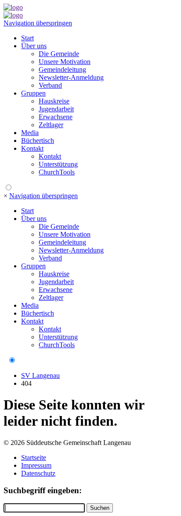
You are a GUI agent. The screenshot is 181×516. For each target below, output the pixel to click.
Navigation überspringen (38, 23)
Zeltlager (51, 124)
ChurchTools (57, 172)
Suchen (99, 508)
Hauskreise (54, 101)
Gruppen (33, 93)
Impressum (36, 465)
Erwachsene (55, 117)
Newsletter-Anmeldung (71, 77)
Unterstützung (58, 164)
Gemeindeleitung (62, 69)
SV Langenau (40, 375)
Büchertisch (37, 140)
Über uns (34, 46)
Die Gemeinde (59, 53)
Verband (50, 85)
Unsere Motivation (64, 61)
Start (27, 38)
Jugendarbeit (56, 109)
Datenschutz (38, 473)
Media (30, 132)
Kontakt (32, 148)
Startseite (33, 457)
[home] (13, 7)
